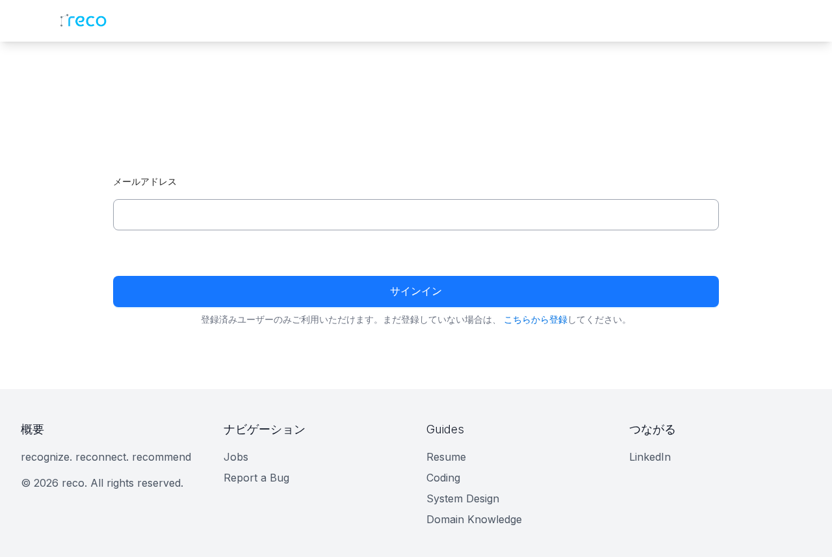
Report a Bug (256, 477)
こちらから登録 (535, 319)
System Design (462, 498)
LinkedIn (650, 456)
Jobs (236, 456)
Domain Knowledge (474, 519)
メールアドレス (145, 181)
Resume (446, 456)
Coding (443, 477)
